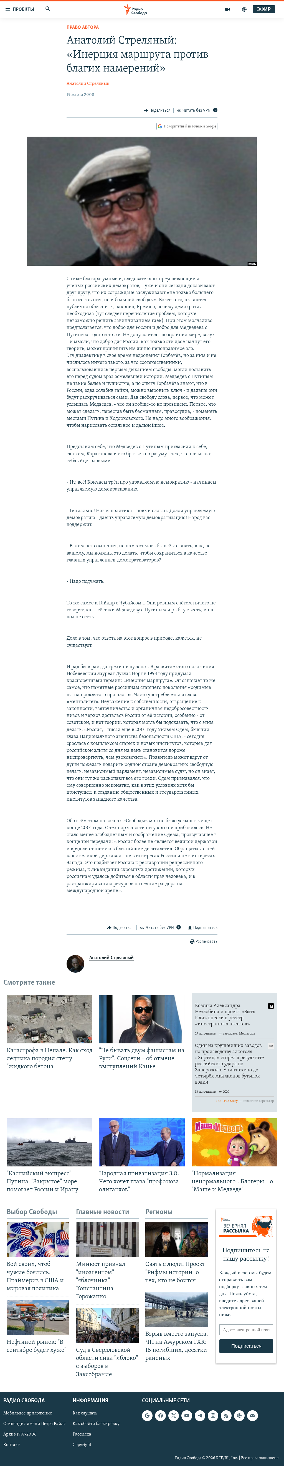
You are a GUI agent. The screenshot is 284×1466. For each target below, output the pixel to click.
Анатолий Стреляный (88, 83)
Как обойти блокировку (96, 1424)
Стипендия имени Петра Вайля (34, 1424)
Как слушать (85, 1413)
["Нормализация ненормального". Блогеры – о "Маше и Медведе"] (234, 1142)
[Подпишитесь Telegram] (200, 1415)
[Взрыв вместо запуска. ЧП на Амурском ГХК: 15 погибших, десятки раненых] (176, 1309)
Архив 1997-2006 (19, 1434)
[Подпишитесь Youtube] (186, 1415)
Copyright (82, 1445)
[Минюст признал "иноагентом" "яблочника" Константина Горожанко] (107, 1239)
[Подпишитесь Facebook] (160, 1415)
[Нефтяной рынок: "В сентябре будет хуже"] (38, 1317)
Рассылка (82, 1434)
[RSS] (226, 1415)
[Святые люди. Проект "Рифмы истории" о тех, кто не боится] (176, 1239)
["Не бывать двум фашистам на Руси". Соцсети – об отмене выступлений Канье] (142, 1019)
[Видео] (227, 9)
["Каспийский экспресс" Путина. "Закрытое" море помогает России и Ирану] (49, 1142)
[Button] (157, 110)
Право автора (83, 27)
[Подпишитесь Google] (147, 1415)
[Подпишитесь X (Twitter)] (173, 1415)
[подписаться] (252, 1415)
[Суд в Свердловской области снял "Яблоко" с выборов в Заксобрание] (107, 1325)
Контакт (11, 1445)
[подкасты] (244, 9)
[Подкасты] (239, 1415)
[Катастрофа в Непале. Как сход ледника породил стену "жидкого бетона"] (49, 1019)
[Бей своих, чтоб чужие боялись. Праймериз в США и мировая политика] (38, 1239)
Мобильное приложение (27, 1413)
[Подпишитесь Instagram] (213, 1415)
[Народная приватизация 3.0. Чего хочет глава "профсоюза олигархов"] (142, 1142)
